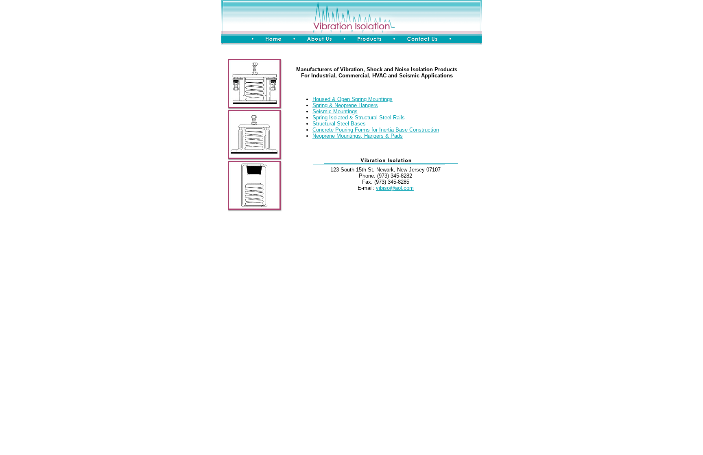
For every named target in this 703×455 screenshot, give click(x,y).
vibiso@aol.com (395, 188)
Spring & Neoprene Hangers (345, 105)
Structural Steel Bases (339, 124)
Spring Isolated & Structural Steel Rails (358, 117)
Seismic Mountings (335, 111)
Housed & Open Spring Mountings (352, 99)
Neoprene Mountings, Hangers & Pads (357, 136)
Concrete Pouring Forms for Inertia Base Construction (375, 130)
